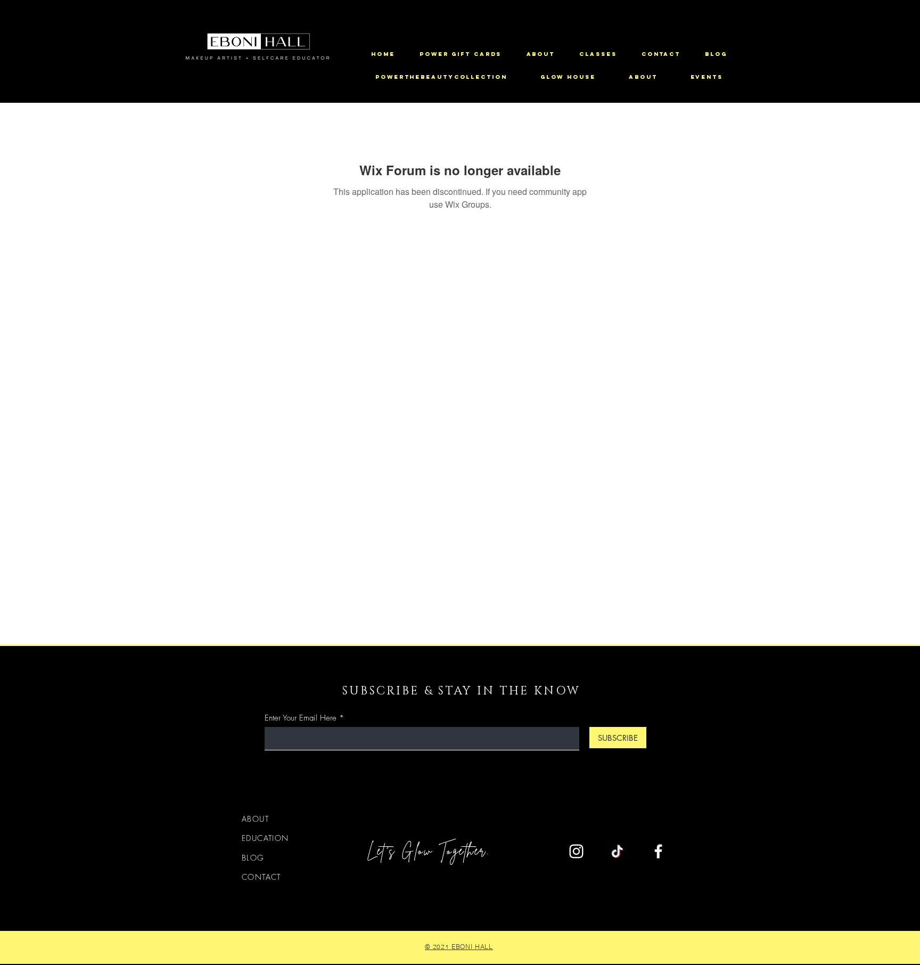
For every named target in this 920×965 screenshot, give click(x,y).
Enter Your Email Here (300, 718)
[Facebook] (658, 851)
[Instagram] (576, 851)
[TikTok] (617, 851)
